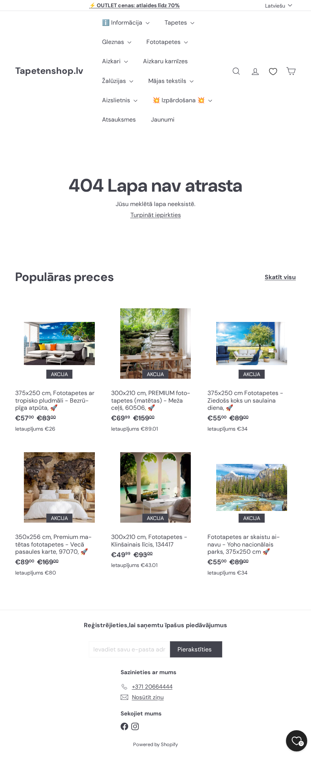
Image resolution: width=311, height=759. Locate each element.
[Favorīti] (273, 71)
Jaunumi (162, 119)
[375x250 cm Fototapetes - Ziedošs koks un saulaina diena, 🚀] (251, 369)
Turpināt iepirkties (155, 215)
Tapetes (176, 23)
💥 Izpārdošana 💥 (179, 100)
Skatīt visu (280, 277)
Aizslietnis (117, 100)
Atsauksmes (119, 119)
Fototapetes (164, 42)
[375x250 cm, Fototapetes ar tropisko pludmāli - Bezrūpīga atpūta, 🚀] (59, 369)
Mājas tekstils (168, 81)
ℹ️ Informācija (123, 23)
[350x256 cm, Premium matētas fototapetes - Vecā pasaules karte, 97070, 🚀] (59, 513)
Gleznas (114, 42)
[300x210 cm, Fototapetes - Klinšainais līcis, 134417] (155, 509)
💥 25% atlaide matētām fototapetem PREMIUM (135, 6)
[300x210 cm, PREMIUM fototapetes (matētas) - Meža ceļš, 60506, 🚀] (155, 369)
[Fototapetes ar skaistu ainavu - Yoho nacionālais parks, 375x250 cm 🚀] (251, 513)
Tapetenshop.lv (49, 71)
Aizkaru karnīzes (165, 61)
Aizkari (112, 61)
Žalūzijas (114, 81)
